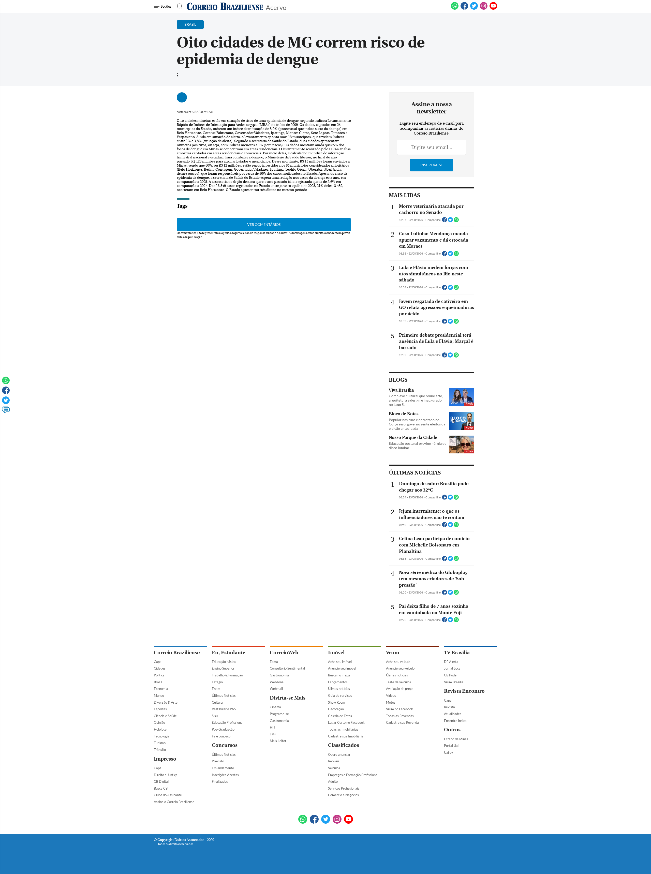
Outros (452, 730)
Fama (274, 662)
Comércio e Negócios (343, 795)
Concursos (225, 745)
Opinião (159, 722)
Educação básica (224, 662)
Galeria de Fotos (340, 716)
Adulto (333, 781)
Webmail (276, 689)
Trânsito (160, 750)
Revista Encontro (464, 691)
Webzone (277, 682)
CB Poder (451, 675)
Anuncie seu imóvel (342, 668)
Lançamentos (338, 682)
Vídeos (391, 695)
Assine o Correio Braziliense (174, 802)
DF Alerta (451, 662)
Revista (449, 707)
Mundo (159, 695)
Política (159, 675)
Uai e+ (448, 752)
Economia (161, 689)
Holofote (160, 729)
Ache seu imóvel (340, 662)
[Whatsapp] (6, 383)
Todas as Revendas (400, 716)
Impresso (165, 759)
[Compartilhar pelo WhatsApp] (456, 221)
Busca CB (161, 788)
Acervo (276, 7)
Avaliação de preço (399, 689)
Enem (216, 689)
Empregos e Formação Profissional (353, 775)
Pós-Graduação (223, 729)
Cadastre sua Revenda (402, 722)
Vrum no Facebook (399, 709)
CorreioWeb (284, 653)
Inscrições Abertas (225, 775)
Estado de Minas (456, 739)
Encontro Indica (455, 721)
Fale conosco (221, 736)
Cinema (275, 707)
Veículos (334, 768)
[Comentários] (6, 412)
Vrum (392, 653)
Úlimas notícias (339, 689)
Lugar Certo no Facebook (346, 722)
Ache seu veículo (398, 662)
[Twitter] (6, 402)
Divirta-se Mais (287, 698)
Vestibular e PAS (224, 709)
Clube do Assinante (168, 795)
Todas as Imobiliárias (343, 729)
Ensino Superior (223, 668)
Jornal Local (452, 668)
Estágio (217, 682)
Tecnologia (161, 736)
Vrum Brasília (453, 682)
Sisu (215, 716)
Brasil (158, 682)
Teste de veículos (398, 682)
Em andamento (223, 768)
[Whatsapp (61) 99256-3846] (454, 9)
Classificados (343, 745)
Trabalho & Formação (227, 675)
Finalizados (220, 781)
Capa (157, 662)
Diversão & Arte (165, 702)
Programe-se (279, 714)
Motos (390, 702)
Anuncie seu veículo (400, 668)
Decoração (336, 709)
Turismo (160, 743)
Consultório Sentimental (287, 668)
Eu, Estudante (228, 653)
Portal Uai (451, 746)
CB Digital (161, 781)
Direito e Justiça (165, 775)
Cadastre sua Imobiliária (345, 736)
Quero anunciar (339, 754)
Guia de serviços (340, 695)
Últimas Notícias (224, 695)
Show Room (336, 702)
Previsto (218, 761)
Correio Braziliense (177, 653)
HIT (272, 727)
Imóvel (336, 653)
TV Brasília (457, 653)
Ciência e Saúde (165, 716)
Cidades (160, 668)
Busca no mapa (339, 675)
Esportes (160, 709)
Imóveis (333, 761)
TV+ (273, 734)
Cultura (217, 702)
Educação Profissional (227, 722)
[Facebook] (464, 9)
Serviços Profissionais (343, 788)
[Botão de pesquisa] (178, 6)
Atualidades (452, 714)
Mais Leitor (278, 741)
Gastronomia (279, 675)
